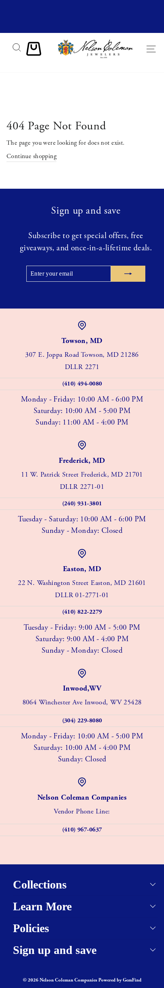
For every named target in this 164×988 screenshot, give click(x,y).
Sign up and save (54, 950)
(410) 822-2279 (82, 612)
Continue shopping (31, 156)
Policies (31, 928)
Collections (40, 884)
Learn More (42, 906)
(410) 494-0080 (82, 384)
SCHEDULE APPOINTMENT (81, 26)
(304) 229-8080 (82, 721)
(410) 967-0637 (82, 830)
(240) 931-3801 (82, 504)
